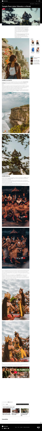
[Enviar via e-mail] (38, 3)
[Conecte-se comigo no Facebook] (8, 428)
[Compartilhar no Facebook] (8, 402)
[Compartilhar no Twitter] (37, 3)
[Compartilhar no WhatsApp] (7, 402)
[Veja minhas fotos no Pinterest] (6, 428)
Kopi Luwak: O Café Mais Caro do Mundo (6, 414)
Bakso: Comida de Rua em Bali (15, 414)
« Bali (3, 3)
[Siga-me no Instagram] (2, 428)
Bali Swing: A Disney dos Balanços (37, 58)
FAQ (18, 427)
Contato (21, 427)
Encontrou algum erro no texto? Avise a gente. (22, 404)
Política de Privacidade (26, 427)
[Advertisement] (8, 32)
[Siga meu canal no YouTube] (5, 428)
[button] (39, 3)
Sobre (16, 427)
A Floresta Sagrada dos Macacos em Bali (24, 414)
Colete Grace (33, 52)
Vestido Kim (37, 52)
